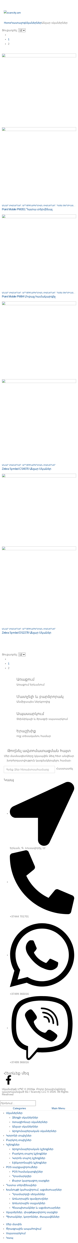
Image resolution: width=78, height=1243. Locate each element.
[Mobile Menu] (5, 4)
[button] (3, 51)
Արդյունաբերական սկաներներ (38, 205)
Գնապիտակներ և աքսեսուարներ (36, 1207)
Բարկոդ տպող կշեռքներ (29, 1153)
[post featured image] (39, 250)
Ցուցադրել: (10, 30)
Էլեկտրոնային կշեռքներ (29, 1162)
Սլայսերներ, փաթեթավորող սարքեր (32, 1212)
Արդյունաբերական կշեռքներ (32, 1149)
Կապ (9, 1237)
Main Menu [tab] (58, 1108)
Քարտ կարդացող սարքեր (30, 1180)
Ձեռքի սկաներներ (25, 1117)
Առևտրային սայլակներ (28, 1203)
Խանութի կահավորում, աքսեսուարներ (34, 1189)
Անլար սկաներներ (11, 205)
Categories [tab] (19, 1108)
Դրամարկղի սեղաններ (28, 1194)
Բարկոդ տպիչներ (18, 1140)
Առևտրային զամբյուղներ (30, 1198)
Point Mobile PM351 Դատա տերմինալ (27, 209)
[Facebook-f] (8, 1080)
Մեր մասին (14, 1224)
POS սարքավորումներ (21, 1167)
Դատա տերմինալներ (67, 205)
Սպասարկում (16, 1233)
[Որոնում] (39, 1103)
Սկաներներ (14, 1112)
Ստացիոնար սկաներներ (30, 1121)
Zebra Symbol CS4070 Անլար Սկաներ (26, 468)
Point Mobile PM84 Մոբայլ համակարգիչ (29, 296)
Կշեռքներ (13, 1144)
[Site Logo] (12, 12)
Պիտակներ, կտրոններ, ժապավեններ (32, 1216)
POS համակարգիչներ (27, 1171)
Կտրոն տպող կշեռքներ (28, 1158)
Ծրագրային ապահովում (23, 1228)
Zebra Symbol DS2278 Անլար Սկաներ (26, 632)
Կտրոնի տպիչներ (18, 1135)
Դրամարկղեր (21, 1176)
